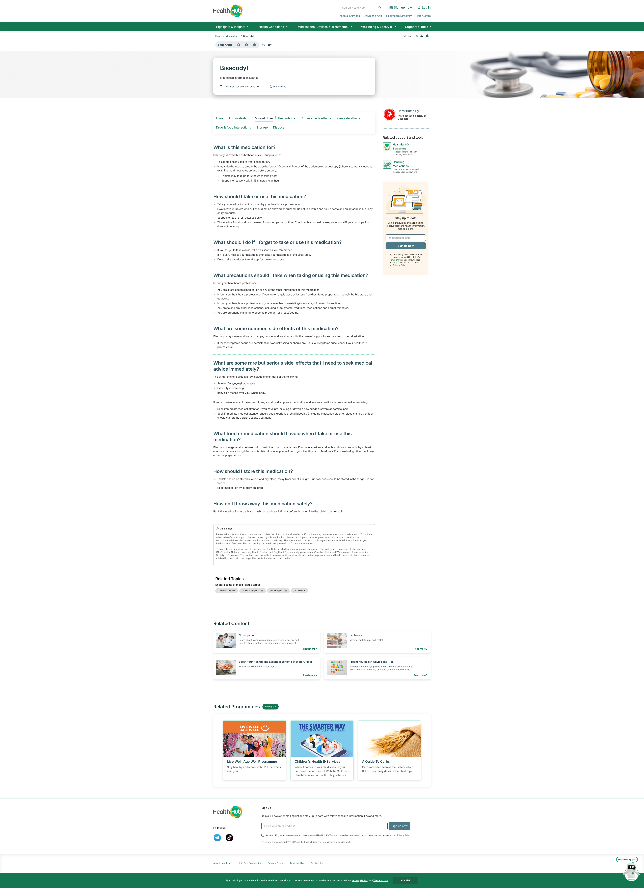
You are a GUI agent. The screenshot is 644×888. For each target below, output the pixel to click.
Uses (219, 118)
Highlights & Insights (230, 27)
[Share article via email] (238, 45)
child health (299, 590)
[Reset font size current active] (421, 36)
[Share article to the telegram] (246, 45)
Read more (309, 648)
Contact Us (317, 863)
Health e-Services (349, 15)
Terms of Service (337, 842)
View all (269, 706)
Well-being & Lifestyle (376, 27)
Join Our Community (250, 863)
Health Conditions (271, 27)
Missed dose (264, 118)
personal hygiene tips (252, 590)
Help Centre (423, 15)
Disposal (279, 127)
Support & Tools (416, 27)
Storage (262, 127)
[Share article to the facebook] (254, 45)
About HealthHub (222, 863)
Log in (426, 7)
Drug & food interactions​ (233, 127)
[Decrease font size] (417, 36)
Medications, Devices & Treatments (323, 27)
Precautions (286, 118)
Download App (373, 15)
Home (218, 36)
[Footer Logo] (228, 812)
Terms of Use (396, 260)
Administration (239, 118)
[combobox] (361, 7)
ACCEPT (405, 880)
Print (269, 44)
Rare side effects (348, 118)
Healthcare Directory (399, 15)
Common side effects (316, 118)
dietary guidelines (226, 590)
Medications (232, 36)
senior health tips (278, 590)
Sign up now (403, 7)
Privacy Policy (400, 265)
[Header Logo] (228, 11)
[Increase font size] (427, 36)
